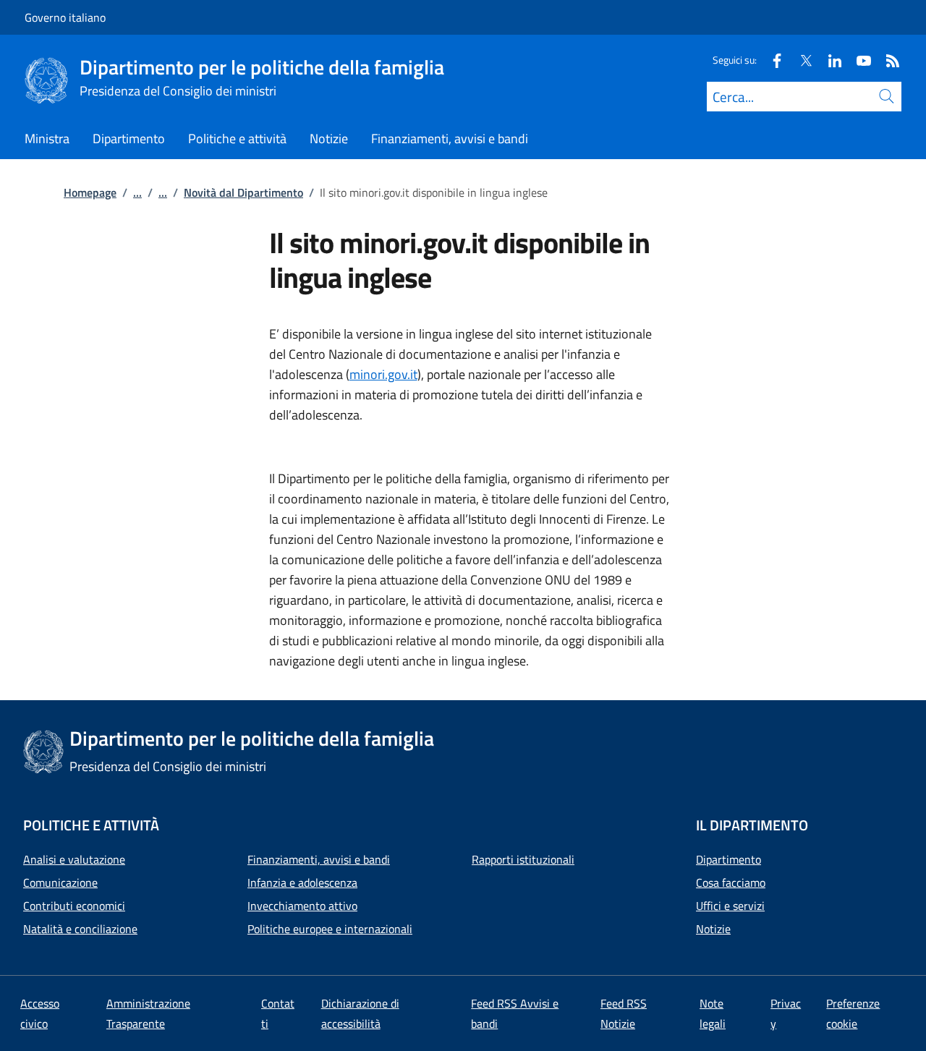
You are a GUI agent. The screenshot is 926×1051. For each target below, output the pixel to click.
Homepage (90, 192)
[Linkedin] (829, 59)
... (137, 192)
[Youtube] (858, 59)
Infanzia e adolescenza (302, 882)
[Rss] (886, 59)
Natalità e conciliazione (80, 928)
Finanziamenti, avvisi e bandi (318, 859)
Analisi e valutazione (74, 859)
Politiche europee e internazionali (329, 928)
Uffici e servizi (730, 905)
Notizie (713, 928)
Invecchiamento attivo (302, 905)
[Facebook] (771, 59)
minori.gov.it (383, 374)
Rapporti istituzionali (523, 859)
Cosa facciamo (730, 882)
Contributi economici (74, 905)
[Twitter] (800, 59)
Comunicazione (60, 882)
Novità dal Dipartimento (243, 192)
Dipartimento (728, 859)
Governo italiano (65, 17)
